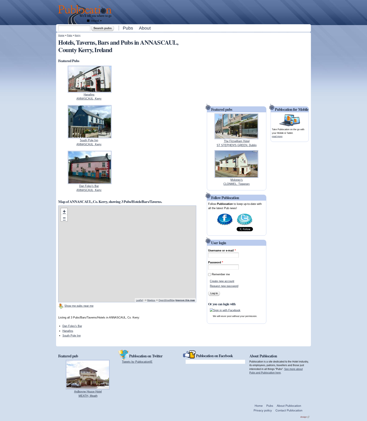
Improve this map (185, 300)
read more (277, 136)
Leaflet (139, 300)
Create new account (222, 281)
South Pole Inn (71, 335)
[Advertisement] (212, 11)
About (145, 28)
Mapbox (151, 300)
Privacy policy (263, 410)
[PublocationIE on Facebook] (225, 225)
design (304, 417)
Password (215, 262)
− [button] (64, 218)
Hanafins (67, 331)
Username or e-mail (222, 250)
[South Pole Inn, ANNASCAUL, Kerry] (90, 136)
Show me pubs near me (78, 305)
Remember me (221, 274)
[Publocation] (86, 14)
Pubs (128, 28)
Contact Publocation (288, 410)
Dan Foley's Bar (72, 326)
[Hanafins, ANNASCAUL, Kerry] (90, 90)
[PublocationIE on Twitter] (245, 225)
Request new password (224, 286)
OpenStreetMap (166, 300)
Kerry (77, 35)
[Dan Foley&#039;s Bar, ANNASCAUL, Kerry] (90, 181)
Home (61, 35)
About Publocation (289, 405)
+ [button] (64, 211)
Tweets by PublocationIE (137, 361)
